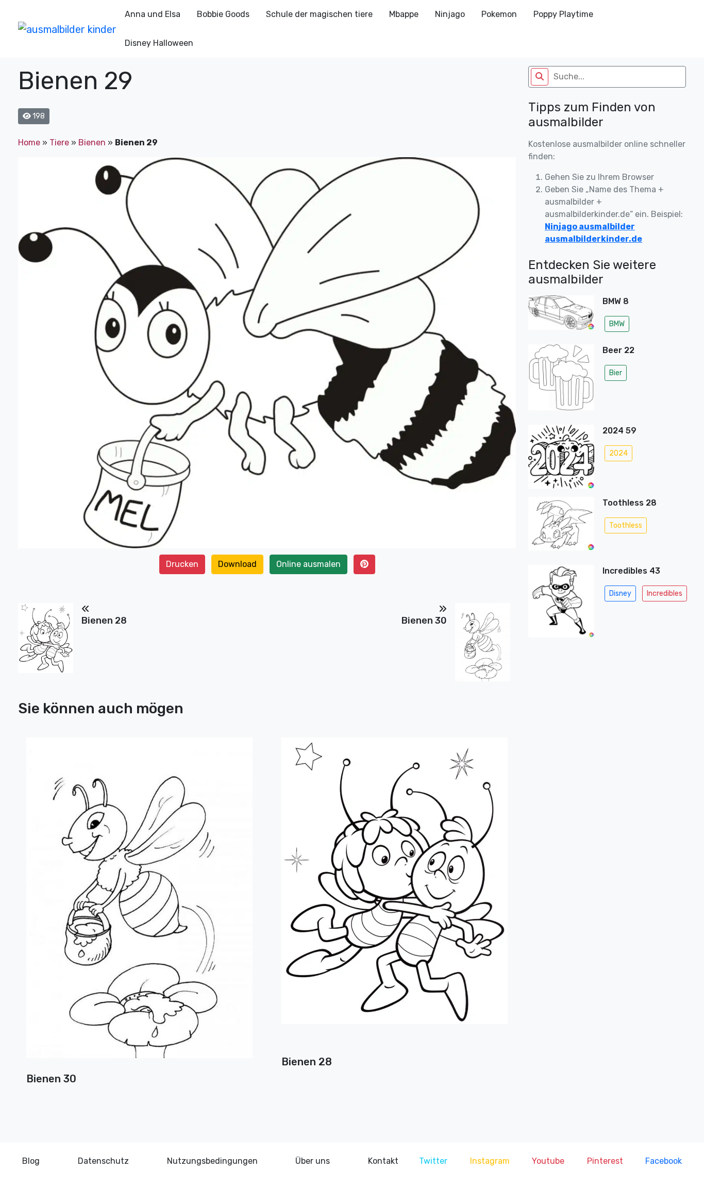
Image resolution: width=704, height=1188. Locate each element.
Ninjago (450, 14)
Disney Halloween (159, 43)
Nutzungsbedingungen (212, 1161)
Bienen (92, 142)
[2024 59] (561, 457)
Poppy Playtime (563, 14)
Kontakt (383, 1161)
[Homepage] (67, 29)
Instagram (490, 1161)
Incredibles (664, 593)
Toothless (625, 525)
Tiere (59, 142)
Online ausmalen (308, 564)
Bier (615, 373)
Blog (31, 1161)
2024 (618, 453)
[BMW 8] (561, 315)
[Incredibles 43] (561, 604)
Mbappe (403, 14)
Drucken (182, 564)
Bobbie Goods (223, 14)
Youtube (548, 1161)
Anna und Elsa (152, 14)
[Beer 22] (561, 380)
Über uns (312, 1161)
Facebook (663, 1161)
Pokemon (499, 14)
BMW (617, 324)
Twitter (433, 1161)
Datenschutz (103, 1161)
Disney (620, 593)
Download (237, 564)
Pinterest (605, 1161)
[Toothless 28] (561, 527)
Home (29, 142)
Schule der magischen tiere (319, 14)
